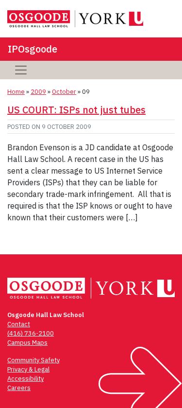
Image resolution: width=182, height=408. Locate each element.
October (64, 92)
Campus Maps (27, 342)
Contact (18, 324)
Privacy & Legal (28, 369)
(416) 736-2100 (30, 333)
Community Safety (33, 360)
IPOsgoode (32, 48)
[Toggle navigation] (21, 70)
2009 (38, 92)
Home (16, 92)
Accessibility (25, 378)
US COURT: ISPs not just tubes (76, 109)
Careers (19, 388)
